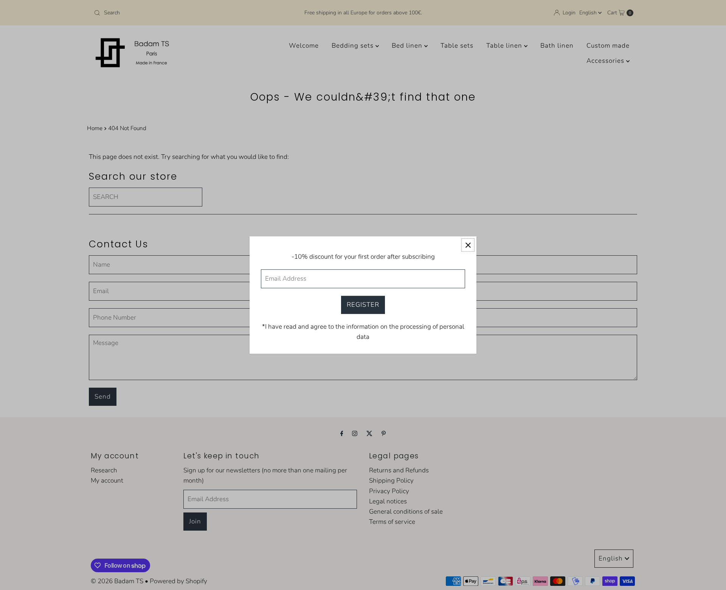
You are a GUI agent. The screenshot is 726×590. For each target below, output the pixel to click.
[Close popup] (468, 245)
